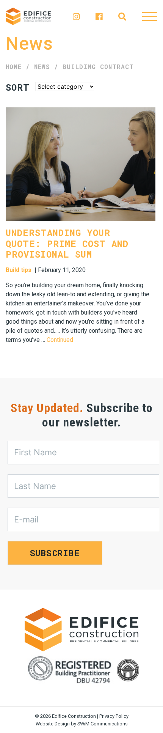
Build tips (18, 270)
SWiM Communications (102, 724)
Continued (60, 339)
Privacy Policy (114, 716)
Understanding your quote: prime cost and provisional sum (67, 244)
